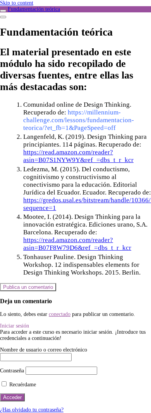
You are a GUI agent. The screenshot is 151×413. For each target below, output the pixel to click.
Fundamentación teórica (34, 9)
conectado (59, 314)
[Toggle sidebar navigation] (3, 11)
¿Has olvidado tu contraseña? (31, 410)
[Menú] (3, 17)
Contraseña (12, 371)
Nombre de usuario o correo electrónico (43, 350)
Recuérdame (22, 384)
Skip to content (16, 3)
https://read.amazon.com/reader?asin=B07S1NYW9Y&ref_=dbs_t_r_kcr (78, 156)
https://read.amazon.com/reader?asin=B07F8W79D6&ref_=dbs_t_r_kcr (77, 243)
